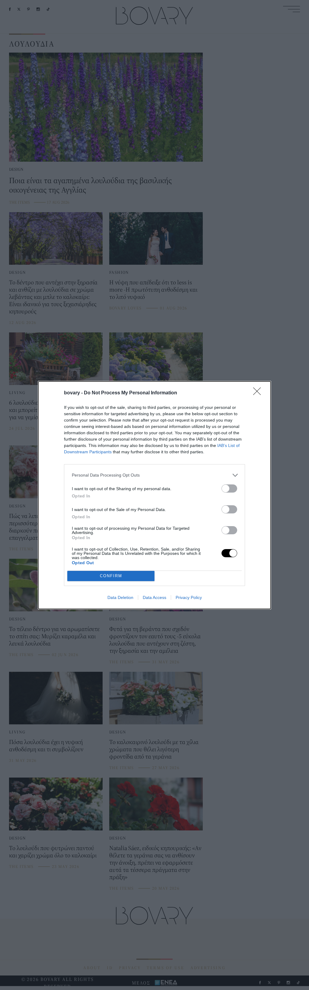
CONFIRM (111, 576)
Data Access (154, 597)
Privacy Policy (189, 597)
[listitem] (154, 475)
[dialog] (154, 495)
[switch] (229, 488)
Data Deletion (120, 597)
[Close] (259, 393)
